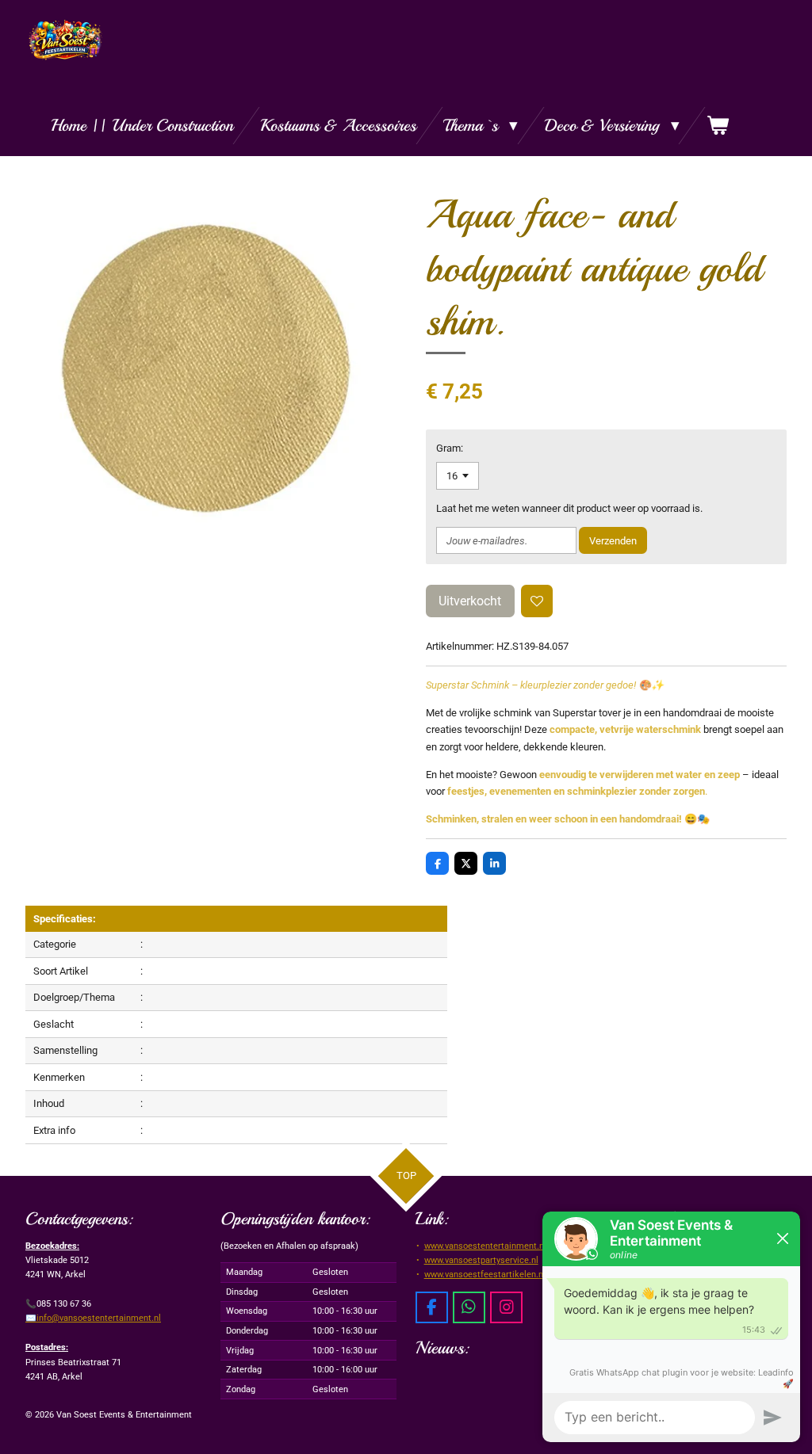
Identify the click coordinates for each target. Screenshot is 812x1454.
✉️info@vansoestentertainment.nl (93, 1318)
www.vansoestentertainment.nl (485, 1246)
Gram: (449, 448)
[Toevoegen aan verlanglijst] (537, 601)
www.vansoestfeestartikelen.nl (485, 1274)
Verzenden (613, 541)
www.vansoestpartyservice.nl (481, 1260)
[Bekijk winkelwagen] (718, 125)
